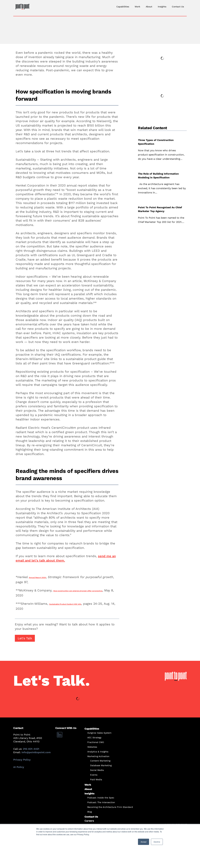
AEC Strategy (94, 737)
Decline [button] (157, 841)
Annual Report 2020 (37, 578)
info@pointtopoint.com (36, 752)
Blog (89, 811)
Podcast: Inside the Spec (100, 797)
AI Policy (18, 767)
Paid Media (96, 779)
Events (93, 775)
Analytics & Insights (97, 751)
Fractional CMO (95, 742)
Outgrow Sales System (99, 733)
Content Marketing (100, 760)
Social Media (97, 770)
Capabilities (122, 6)
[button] (25, 638)
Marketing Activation (98, 756)
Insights (162, 6)
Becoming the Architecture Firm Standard (110, 807)
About (149, 6)
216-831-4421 (31, 748)
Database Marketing (101, 765)
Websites (92, 747)
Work (137, 6)
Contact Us (178, 6)
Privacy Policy (22, 759)
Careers (89, 820)
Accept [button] (143, 841)
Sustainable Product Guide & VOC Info (65, 604)
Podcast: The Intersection (101, 802)
